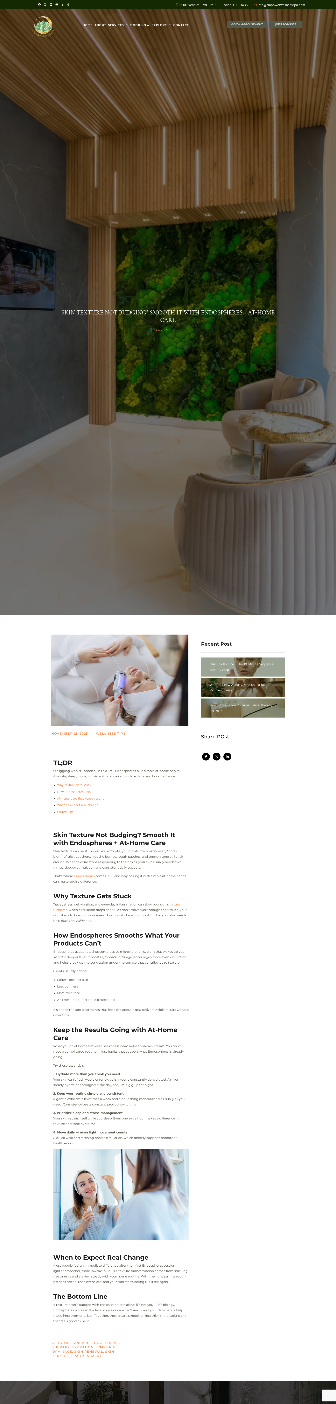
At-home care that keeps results (80, 798)
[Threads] (68, 4)
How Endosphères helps (74, 792)
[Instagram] (45, 4)
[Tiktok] (62, 4)
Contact (181, 25)
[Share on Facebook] (206, 756)
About (100, 25)
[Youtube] (56, 4)
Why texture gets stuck (74, 785)
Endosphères (84, 876)
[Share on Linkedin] (227, 756)
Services (116, 25)
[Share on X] (216, 756)
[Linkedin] (50, 4)
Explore (159, 25)
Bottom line (65, 812)
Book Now (140, 25)
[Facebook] (39, 4)
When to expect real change (77, 805)
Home (88, 25)
